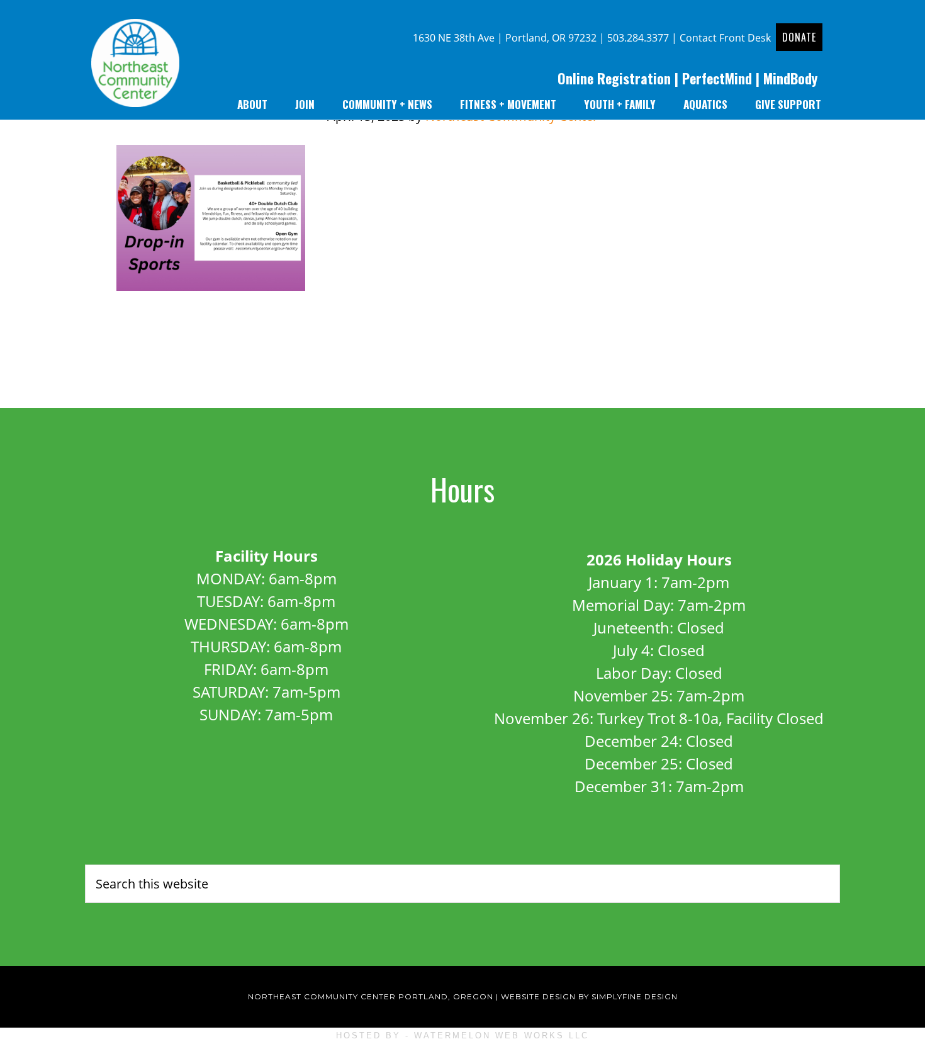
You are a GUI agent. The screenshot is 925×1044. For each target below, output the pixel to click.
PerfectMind (717, 78)
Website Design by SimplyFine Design (589, 996)
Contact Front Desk (725, 38)
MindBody (790, 78)
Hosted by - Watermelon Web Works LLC (462, 1035)
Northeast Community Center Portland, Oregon (370, 996)
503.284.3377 (638, 38)
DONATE (799, 37)
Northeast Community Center (135, 66)
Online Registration (614, 78)
